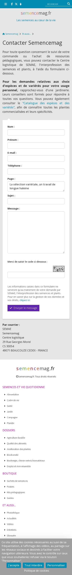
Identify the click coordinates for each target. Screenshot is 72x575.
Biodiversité (12, 454)
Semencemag (11, 33)
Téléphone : (15, 165)
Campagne (12, 417)
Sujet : (11, 195)
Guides (10, 498)
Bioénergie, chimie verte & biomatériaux (26, 460)
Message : (14, 208)
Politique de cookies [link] (36, 570)
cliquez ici (25, 300)
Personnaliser (56, 565)
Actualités (11, 518)
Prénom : (13, 139)
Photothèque (13, 512)
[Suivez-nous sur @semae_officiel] (16, 4)
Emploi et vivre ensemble (19, 466)
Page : (11, 178)
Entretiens (11, 529)
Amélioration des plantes (19, 449)
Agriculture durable (16, 437)
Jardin (10, 411)
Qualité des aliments (16, 443)
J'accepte (13, 565)
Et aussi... (26, 33)
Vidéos (10, 524)
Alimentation (13, 394)
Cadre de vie (13, 400)
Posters (10, 486)
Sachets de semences (17, 481)
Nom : (11, 126)
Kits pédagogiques (16, 492)
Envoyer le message (25, 308)
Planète (10, 423)
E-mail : (12, 152)
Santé (9, 406)
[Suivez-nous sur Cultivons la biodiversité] (12, 4)
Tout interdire (33, 565)
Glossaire (11, 535)
